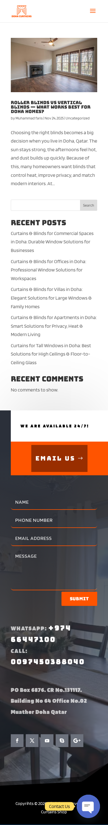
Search (88, 205)
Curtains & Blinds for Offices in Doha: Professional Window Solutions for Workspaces (48, 269)
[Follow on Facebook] (17, 740)
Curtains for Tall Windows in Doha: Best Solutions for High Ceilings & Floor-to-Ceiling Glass (51, 353)
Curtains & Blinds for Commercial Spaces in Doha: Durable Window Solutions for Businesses (52, 241)
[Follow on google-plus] (77, 740)
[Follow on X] (32, 740)
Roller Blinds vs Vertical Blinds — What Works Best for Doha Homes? (51, 107)
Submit (79, 599)
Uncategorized (78, 118)
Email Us (55, 458)
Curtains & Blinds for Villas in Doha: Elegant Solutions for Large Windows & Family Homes (51, 297)
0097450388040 (48, 661)
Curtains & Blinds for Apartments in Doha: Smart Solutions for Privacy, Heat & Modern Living (54, 325)
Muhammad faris (29, 118)
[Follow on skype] (62, 740)
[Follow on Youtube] (47, 740)
